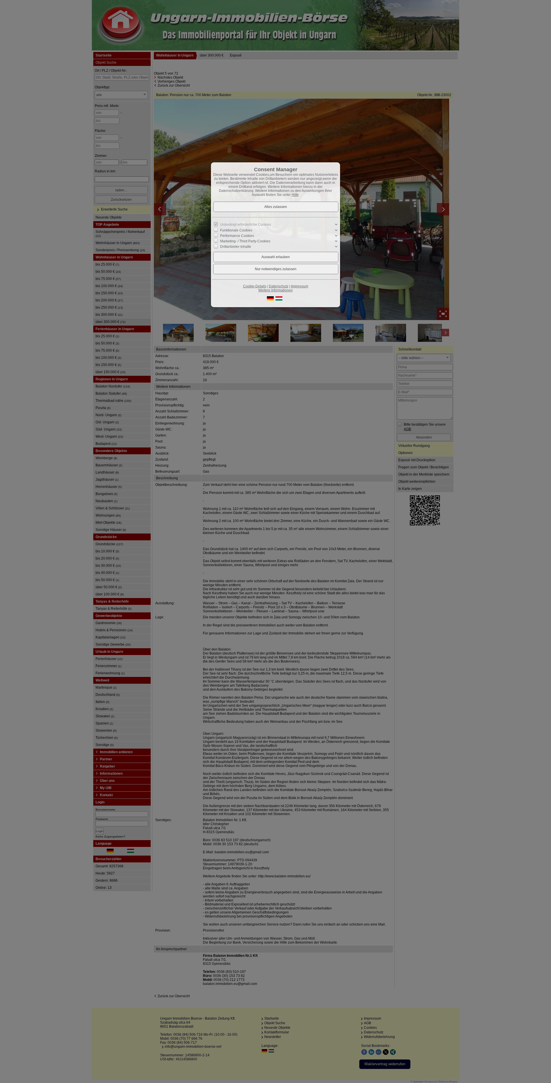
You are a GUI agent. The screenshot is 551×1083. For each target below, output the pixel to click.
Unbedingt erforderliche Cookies (245, 225)
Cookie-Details (254, 286)
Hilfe (295, 195)
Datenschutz (278, 286)
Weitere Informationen (275, 290)
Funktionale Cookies (236, 230)
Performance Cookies (237, 236)
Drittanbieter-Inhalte (235, 247)
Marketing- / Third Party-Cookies (245, 241)
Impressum (299, 286)
